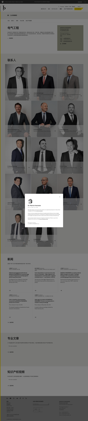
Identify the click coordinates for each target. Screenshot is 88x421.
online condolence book (43, 219)
